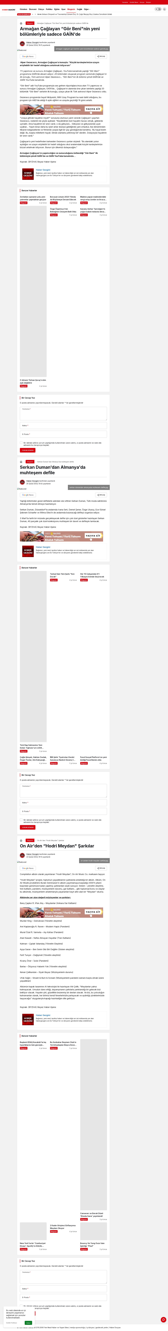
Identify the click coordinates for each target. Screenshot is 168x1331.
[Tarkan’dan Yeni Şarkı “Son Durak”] (63, 662)
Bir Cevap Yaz (28, 398)
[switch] (158, 9)
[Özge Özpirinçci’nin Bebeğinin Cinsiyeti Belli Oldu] (63, 296)
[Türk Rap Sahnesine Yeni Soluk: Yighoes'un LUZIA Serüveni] (33, 662)
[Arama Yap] (164, 9)
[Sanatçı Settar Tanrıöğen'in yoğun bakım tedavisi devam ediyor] (93, 296)
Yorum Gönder (27, 450)
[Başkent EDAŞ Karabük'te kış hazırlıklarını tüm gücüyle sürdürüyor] (33, 1130)
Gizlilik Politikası (11, 1323)
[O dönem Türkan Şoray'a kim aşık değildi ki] (33, 296)
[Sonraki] (35, 14)
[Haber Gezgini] (8, 9)
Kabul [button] (28, 1323)
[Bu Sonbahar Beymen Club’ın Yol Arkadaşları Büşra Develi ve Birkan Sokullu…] (63, 1130)
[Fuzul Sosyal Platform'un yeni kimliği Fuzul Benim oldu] (93, 759)
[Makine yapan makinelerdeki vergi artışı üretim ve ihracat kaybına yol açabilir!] (93, 199)
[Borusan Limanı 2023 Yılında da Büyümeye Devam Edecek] (63, 199)
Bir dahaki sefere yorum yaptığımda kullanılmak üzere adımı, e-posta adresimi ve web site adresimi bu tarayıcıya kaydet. (62, 444)
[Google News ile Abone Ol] (28, 56)
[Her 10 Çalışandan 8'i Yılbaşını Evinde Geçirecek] (93, 662)
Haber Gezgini (32, 42)
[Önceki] (32, 14)
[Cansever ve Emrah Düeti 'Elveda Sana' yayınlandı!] (93, 1130)
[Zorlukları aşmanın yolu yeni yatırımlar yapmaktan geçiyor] (33, 199)
